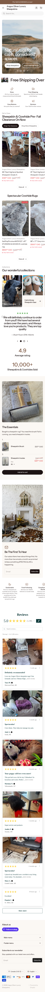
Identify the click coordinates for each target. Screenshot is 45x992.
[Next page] (27, 70)
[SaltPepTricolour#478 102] (15, 218)
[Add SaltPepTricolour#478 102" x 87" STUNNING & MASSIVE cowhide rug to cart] (26, 233)
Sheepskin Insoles (18, 458)
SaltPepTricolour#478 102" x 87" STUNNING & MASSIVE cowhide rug (14, 244)
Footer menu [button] (9, 943)
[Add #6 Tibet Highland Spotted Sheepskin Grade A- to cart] (26, 164)
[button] (34, 621)
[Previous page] (17, 70)
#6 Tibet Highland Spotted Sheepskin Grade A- (12, 173)
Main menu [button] (8, 937)
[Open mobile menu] (3, 8)
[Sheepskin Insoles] (5, 461)
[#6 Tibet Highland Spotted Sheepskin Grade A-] (15, 149)
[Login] (36, 8)
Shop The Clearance (10, 126)
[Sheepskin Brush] (5, 446)
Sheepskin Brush (17, 446)
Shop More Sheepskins (29, 126)
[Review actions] (39, 667)
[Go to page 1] (20, 70)
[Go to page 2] (24, 70)
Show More (31, 678)
